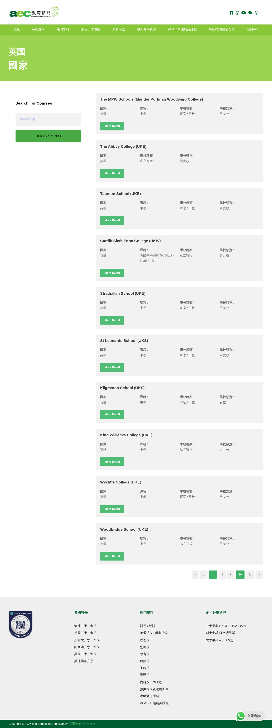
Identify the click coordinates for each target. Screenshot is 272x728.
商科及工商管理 (151, 682)
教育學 (145, 654)
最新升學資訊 (146, 29)
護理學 (145, 640)
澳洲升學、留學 (85, 626)
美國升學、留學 (85, 654)
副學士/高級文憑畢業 (220, 633)
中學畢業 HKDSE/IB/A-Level (226, 626)
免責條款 (89, 723)
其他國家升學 (83, 661)
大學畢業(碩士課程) (219, 640)
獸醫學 (145, 675)
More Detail (112, 125)
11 (250, 574)
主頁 (17, 29)
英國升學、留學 (85, 633)
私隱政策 (75, 723)
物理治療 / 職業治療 (154, 633)
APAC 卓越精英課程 (182, 29)
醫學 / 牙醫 (147, 626)
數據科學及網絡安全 (154, 689)
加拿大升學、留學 (87, 640)
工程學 (145, 668)
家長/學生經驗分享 (222, 29)
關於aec (252, 29)
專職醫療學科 (149, 696)
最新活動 (118, 29)
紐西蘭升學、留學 (87, 647)
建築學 (145, 661)
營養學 (145, 647)
